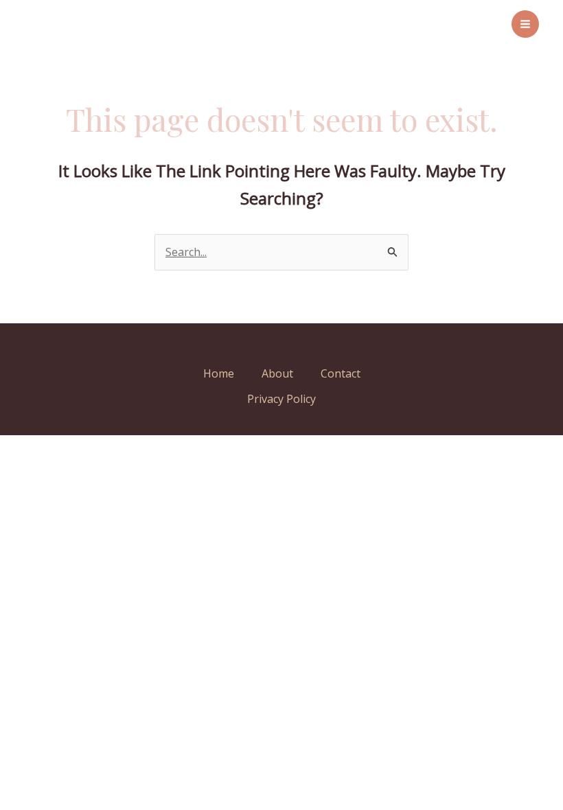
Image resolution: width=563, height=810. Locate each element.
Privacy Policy (281, 398)
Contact (340, 373)
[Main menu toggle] (525, 24)
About (277, 373)
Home (218, 373)
